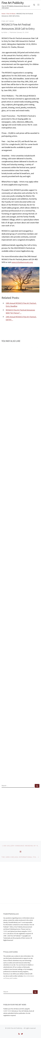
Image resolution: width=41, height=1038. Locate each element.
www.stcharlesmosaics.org (22, 262)
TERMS (5, 931)
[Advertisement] (20, 812)
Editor (6, 32)
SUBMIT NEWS (7, 1011)
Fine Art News (11, 14)
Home (3, 14)
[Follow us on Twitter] (22, 1034)
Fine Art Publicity (16, 1028)
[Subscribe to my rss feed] (19, 1034)
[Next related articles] (37, 347)
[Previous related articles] (32, 347)
